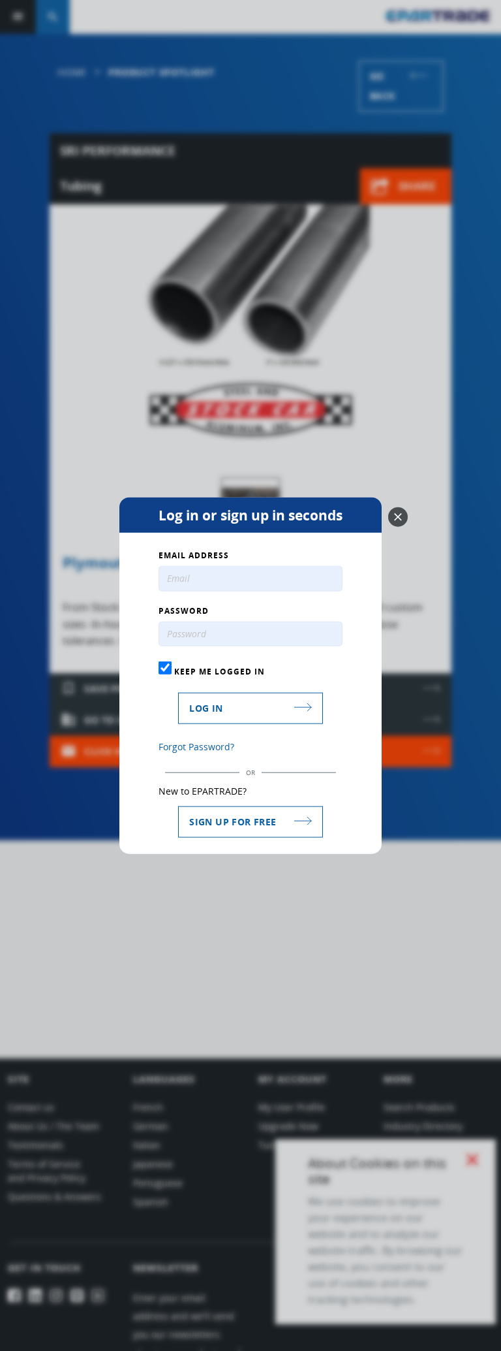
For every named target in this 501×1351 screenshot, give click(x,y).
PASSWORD (184, 610)
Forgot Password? (196, 746)
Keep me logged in (218, 671)
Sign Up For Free (232, 822)
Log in (205, 708)
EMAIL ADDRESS (194, 555)
